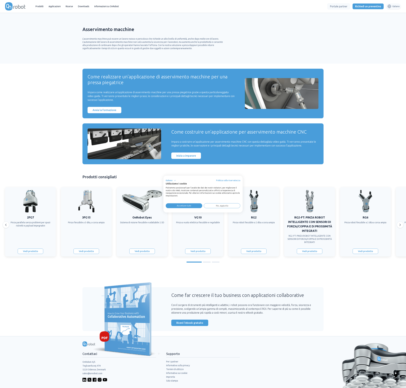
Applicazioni (55, 6)
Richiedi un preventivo (368, 6)
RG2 (254, 217)
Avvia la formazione (104, 110)
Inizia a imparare (186, 155)
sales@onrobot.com (92, 373)
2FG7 (30, 217)
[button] (171, 180)
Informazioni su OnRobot (106, 6)
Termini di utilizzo (175, 369)
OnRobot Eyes (142, 217)
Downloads (83, 6)
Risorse (69, 6)
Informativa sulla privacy (178, 365)
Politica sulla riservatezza (228, 180)
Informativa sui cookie (176, 373)
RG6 (365, 217)
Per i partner (172, 361)
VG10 (198, 217)
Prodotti (39, 6)
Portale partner (338, 6)
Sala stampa (172, 380)
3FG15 (86, 217)
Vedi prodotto (30, 251)
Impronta (170, 377)
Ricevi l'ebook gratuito (189, 322)
